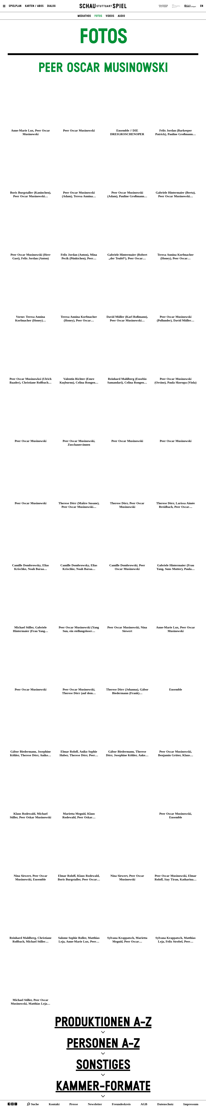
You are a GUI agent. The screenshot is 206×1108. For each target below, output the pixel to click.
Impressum (190, 1104)
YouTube (15, 1104)
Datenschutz (165, 1104)
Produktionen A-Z (103, 1022)
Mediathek (84, 16)
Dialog (51, 6)
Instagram (12, 1104)
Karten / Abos (34, 6)
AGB (144, 1104)
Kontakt (54, 1104)
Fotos (98, 16)
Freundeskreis (121, 1104)
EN (201, 6)
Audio (121, 16)
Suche (35, 1104)
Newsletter (95, 1104)
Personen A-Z (103, 1044)
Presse (73, 1104)
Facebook (9, 1104)
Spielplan (15, 6)
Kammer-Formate (103, 1086)
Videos (110, 16)
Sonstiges (103, 1065)
